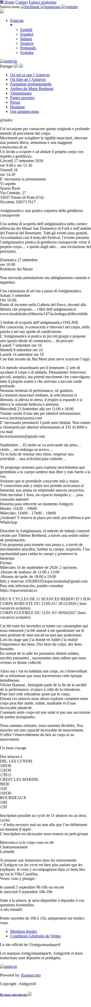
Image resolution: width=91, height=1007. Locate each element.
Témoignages (21, 93)
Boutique (17, 107)
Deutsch (26, 43)
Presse (15, 102)
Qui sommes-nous (24, 111)
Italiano (26, 39)
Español (26, 34)
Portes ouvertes (22, 98)
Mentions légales (23, 931)
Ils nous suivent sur (14, 995)
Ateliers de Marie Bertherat (31, 88)
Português (28, 48)
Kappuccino (31, 975)
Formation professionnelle (31, 84)
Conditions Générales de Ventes (35, 936)
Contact (21, 2)
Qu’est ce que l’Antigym (30, 75)
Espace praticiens (42, 2)
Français (17, 20)
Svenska (27, 52)
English (26, 29)
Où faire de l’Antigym (28, 79)
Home (9, 2)
